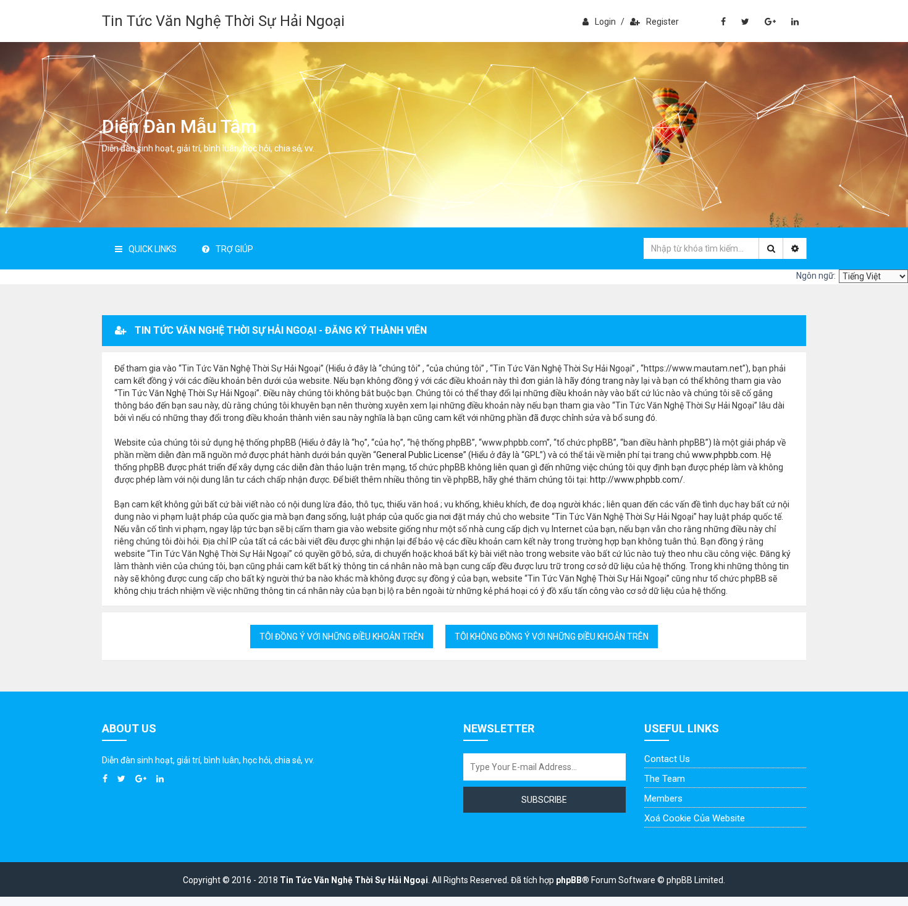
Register (662, 22)
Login (605, 22)
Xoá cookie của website (694, 818)
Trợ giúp (234, 249)
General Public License (419, 455)
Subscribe (544, 800)
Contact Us (667, 758)
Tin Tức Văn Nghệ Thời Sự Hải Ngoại (223, 21)
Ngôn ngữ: (816, 276)
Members (663, 798)
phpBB (569, 880)
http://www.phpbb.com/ (636, 480)
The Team (664, 778)
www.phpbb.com (724, 455)
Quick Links (152, 249)
